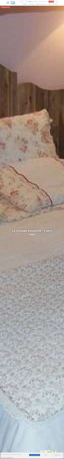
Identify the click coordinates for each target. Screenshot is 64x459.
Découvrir (31, 4)
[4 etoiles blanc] (32, 234)
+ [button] (41, 451)
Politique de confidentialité (10, 457)
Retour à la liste (5, 7)
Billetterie (54, 4)
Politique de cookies (3, 457)
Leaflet (51, 458)
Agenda (49, 4)
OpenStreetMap (54, 458)
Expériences (25, 4)
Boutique (35, 1)
